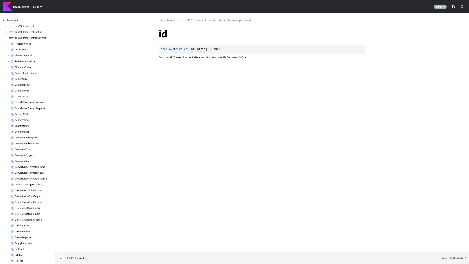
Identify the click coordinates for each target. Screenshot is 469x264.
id (192, 49)
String (202, 49)
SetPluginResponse (235, 20)
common (440, 7)
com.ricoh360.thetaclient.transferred (198, 20)
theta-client (166, 20)
